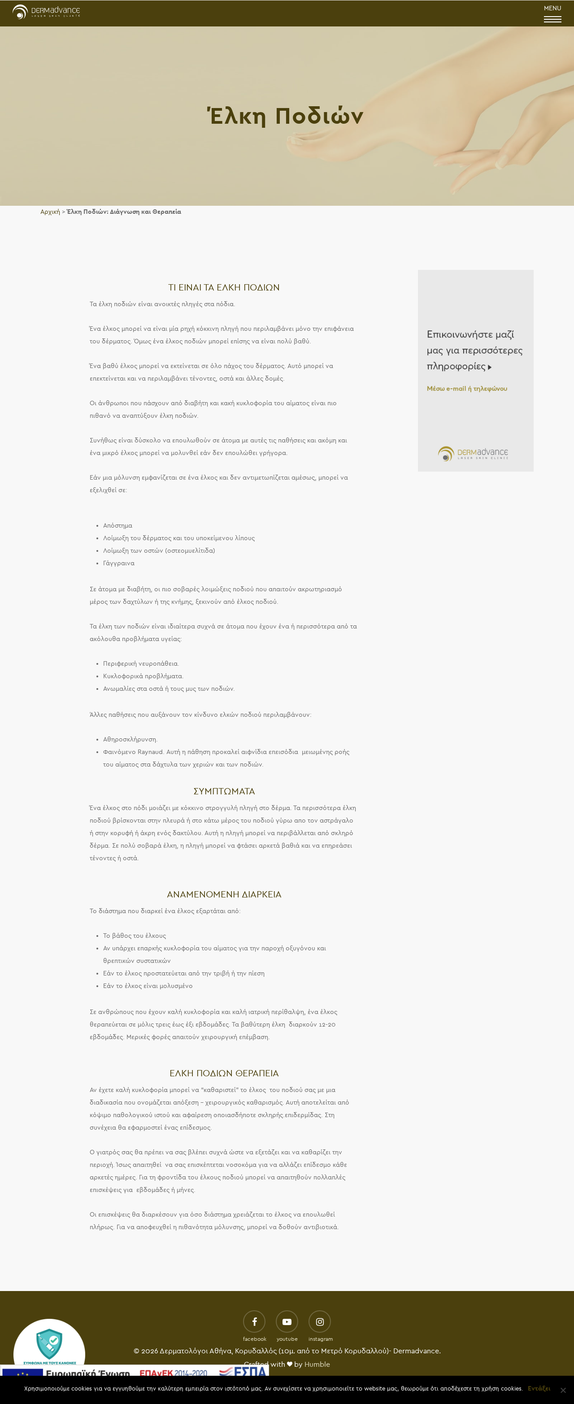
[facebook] (254, 1322)
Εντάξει (539, 1388)
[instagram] (320, 1322)
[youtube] (287, 1322)
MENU (552, 8)
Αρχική (50, 212)
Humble (317, 1365)
